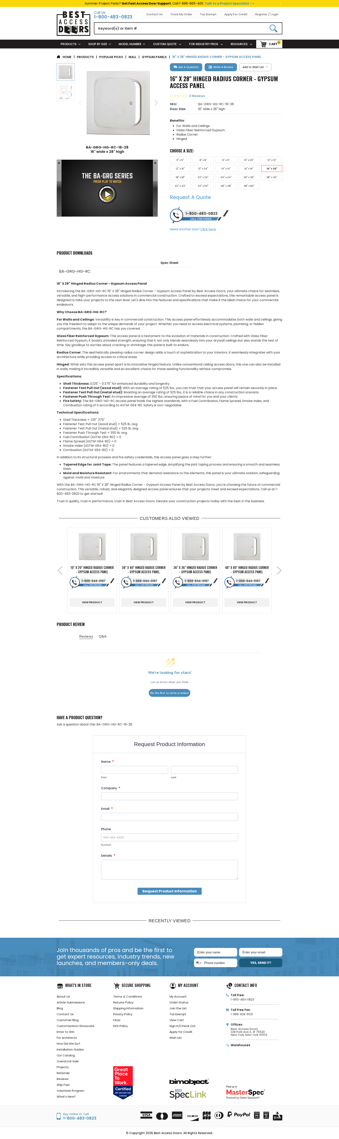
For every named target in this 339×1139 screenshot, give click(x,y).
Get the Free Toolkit (169, 609)
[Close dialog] (212, 534)
